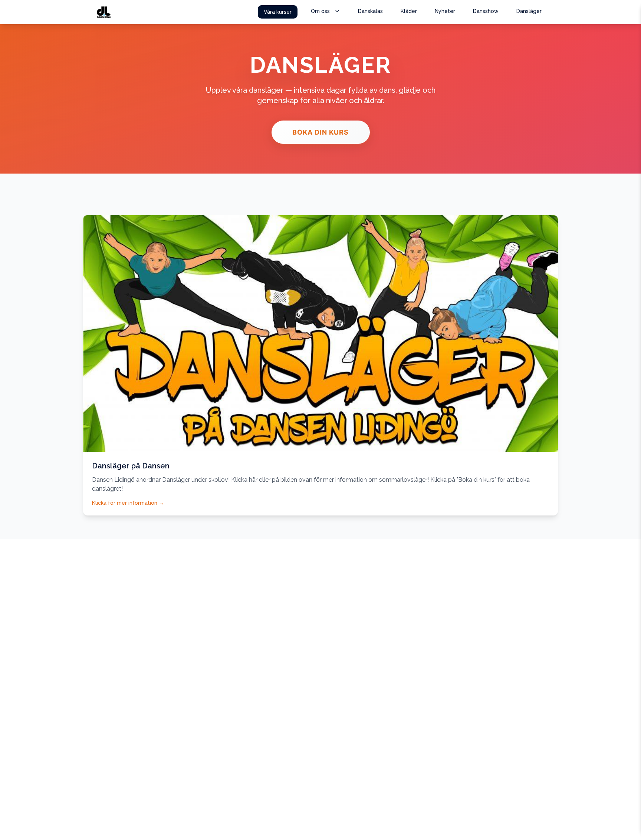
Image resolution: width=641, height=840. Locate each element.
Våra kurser (278, 12)
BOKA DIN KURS (320, 132)
